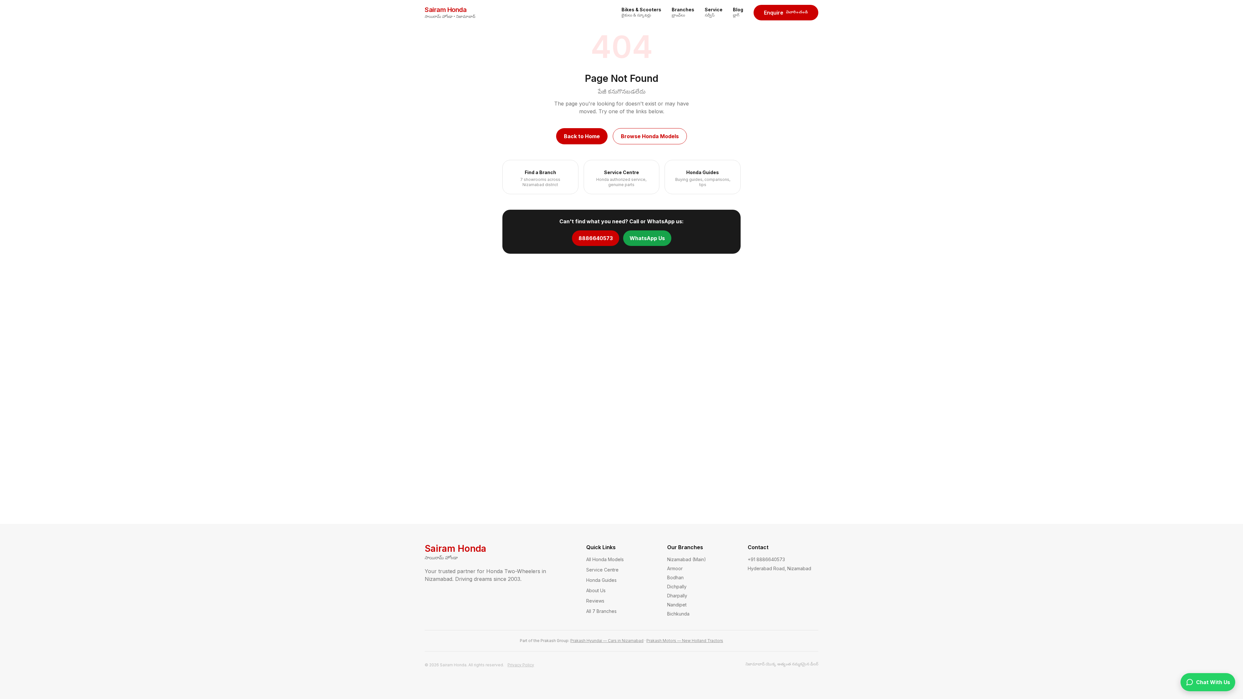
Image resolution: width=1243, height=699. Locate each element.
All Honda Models (605, 559)
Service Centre (602, 569)
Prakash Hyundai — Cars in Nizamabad (607, 640)
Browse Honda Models (650, 136)
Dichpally (677, 586)
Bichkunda (678, 613)
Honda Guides (601, 580)
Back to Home (582, 136)
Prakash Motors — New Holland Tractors (684, 640)
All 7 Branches (601, 611)
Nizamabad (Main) (686, 559)
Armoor (675, 568)
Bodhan (675, 577)
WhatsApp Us (647, 238)
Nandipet (677, 604)
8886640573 (595, 238)
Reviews (595, 601)
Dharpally (677, 595)
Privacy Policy (521, 664)
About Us (596, 590)
